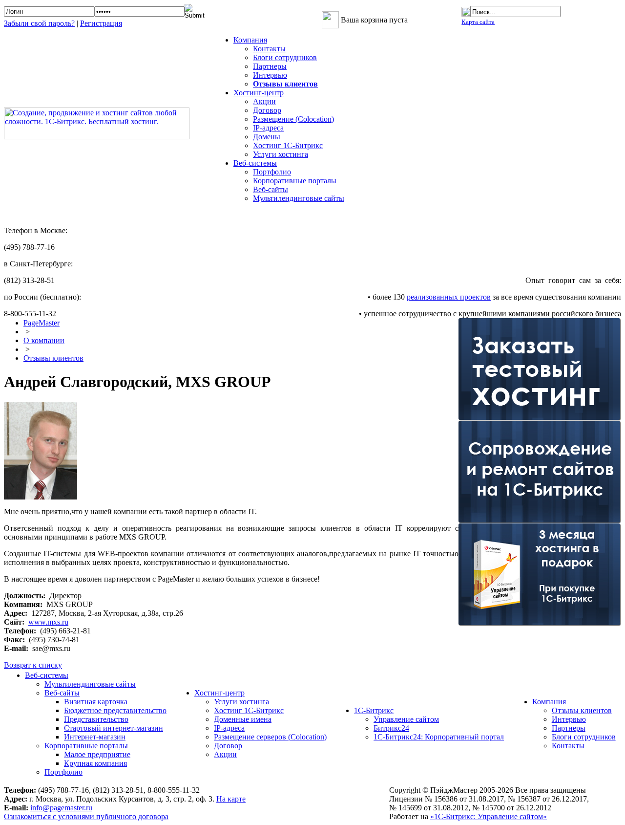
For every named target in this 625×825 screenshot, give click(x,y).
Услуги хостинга (280, 154)
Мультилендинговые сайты (298, 198)
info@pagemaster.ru (61, 807)
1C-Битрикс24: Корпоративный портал (439, 737)
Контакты (269, 48)
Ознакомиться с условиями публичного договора (86, 816)
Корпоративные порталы (294, 180)
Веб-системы (46, 675)
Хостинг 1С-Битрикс (288, 145)
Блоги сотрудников (285, 57)
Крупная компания (95, 763)
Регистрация (101, 23)
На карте (231, 799)
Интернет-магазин (94, 737)
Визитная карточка (95, 701)
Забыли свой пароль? (39, 23)
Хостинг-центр (219, 693)
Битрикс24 (391, 728)
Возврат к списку (33, 665)
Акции (264, 101)
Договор (267, 110)
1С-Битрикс (374, 710)
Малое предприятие (97, 754)
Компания (549, 701)
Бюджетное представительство (115, 710)
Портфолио (272, 172)
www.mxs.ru (48, 622)
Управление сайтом (406, 719)
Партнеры (270, 66)
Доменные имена (242, 719)
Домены (266, 136)
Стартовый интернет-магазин (113, 728)
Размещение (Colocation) (293, 119)
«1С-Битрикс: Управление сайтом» (488, 816)
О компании (43, 340)
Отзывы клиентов (53, 358)
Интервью (270, 75)
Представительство (96, 719)
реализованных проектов (449, 297)
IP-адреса (268, 128)
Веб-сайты (270, 189)
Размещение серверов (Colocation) (270, 737)
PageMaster (41, 323)
